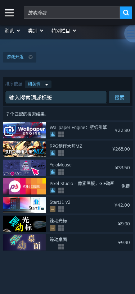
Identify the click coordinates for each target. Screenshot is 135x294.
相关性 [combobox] (34, 84)
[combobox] (72, 12)
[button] (12, 30)
